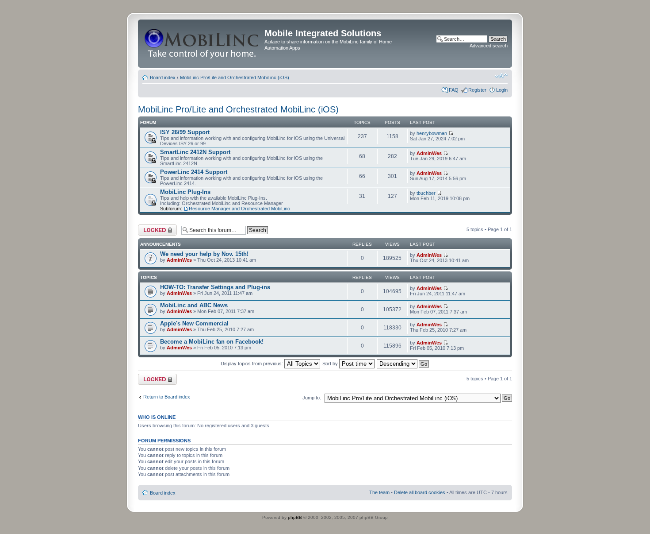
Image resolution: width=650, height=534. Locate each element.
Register (477, 90)
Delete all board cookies (419, 492)
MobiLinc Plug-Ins (185, 192)
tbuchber (426, 193)
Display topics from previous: (252, 363)
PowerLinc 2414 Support (193, 172)
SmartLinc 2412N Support (195, 152)
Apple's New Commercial (194, 323)
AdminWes (429, 153)
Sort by (330, 363)
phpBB (295, 517)
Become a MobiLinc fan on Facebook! (212, 341)
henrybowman (432, 133)
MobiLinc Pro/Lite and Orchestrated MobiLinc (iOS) (234, 77)
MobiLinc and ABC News (194, 305)
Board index (163, 77)
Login (502, 90)
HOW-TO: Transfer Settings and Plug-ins (215, 287)
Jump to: (311, 397)
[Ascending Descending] (403, 363)
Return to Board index (166, 396)
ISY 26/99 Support (185, 132)
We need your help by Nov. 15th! (204, 254)
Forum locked (153, 227)
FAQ (454, 90)
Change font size (501, 76)
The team (379, 492)
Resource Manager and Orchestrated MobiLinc (239, 208)
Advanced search (489, 45)
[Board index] (202, 44)
